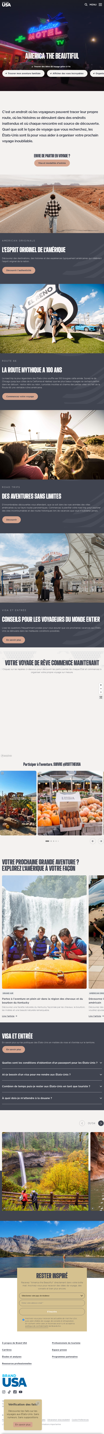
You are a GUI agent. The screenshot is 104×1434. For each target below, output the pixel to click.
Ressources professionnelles (17, 1363)
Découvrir (11, 519)
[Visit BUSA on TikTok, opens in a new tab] (9, 1392)
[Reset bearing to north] (101, 692)
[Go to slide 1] (47, 841)
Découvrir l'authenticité (18, 270)
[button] (82, 1123)
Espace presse (59, 1349)
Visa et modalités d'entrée (52, 163)
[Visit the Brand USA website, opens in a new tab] (14, 1380)
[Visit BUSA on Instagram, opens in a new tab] (4, 1392)
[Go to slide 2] (51, 841)
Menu (93, 4)
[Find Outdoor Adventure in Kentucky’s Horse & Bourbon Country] (44, 932)
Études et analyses (11, 1356)
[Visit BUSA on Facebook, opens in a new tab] (15, 1392)
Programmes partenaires (65, 1356)
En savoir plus (22, 1424)
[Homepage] (6, 5)
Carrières (7, 1349)
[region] (52, 720)
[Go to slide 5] (58, 841)
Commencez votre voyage (20, 396)
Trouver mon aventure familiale (24, 73)
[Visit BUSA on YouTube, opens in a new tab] (20, 1392)
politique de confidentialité (36, 1326)
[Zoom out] (101, 689)
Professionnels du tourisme (66, 1343)
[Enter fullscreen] (101, 697)
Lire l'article (8, 1016)
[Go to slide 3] (53, 841)
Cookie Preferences (80, 1420)
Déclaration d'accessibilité (58, 1420)
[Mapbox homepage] (6, 755)
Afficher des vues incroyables (68, 73)
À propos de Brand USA (14, 1343)
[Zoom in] (101, 685)
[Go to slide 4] (56, 841)
